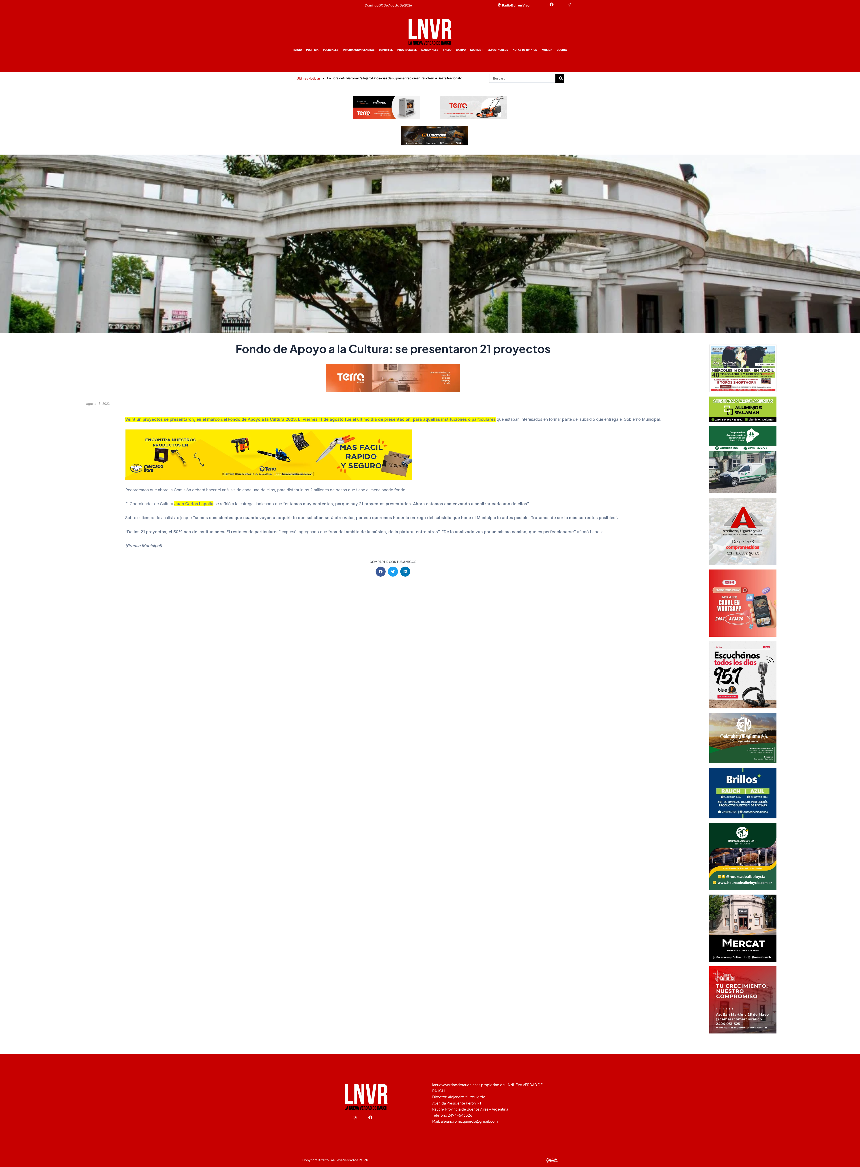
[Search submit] (561, 78)
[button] (381, 572)
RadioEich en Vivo (515, 5)
